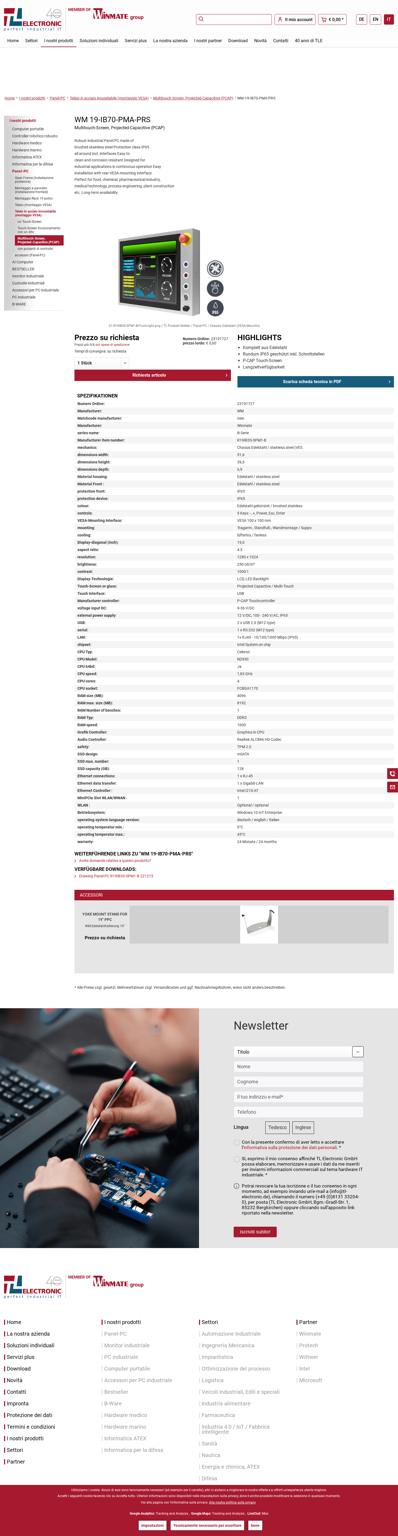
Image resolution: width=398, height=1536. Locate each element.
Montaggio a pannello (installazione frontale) (31, 190)
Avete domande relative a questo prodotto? (114, 860)
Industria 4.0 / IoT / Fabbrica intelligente (236, 1429)
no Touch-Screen (30, 222)
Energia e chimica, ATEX (231, 1466)
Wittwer (308, 1357)
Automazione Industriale (231, 1333)
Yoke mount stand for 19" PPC (104, 917)
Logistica (213, 1380)
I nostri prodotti (22, 120)
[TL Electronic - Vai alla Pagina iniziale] (36, 19)
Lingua (241, 1127)
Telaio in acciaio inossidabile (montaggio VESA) (35, 213)
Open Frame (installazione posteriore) (34, 180)
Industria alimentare (226, 1403)
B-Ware (113, 1403)
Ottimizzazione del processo (236, 1368)
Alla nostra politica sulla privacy (232, 1502)
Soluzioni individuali (30, 1345)
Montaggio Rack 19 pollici (34, 198)
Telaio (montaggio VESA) (33, 205)
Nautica (211, 1455)
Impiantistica (217, 1357)
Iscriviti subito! (255, 1232)
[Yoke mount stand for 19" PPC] (259, 925)
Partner (16, 1461)
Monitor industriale (127, 1345)
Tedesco (277, 1127)
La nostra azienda (28, 1333)
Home (14, 1322)
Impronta (18, 1403)
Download (19, 1368)
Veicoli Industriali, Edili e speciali (241, 1392)
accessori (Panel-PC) (30, 255)
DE (361, 19)
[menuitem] (234, 19)
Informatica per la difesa (32, 164)
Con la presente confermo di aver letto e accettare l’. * (293, 1144)
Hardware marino (27, 150)
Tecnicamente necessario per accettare (207, 1525)
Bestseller (116, 1392)
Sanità (209, 1443)
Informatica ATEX (27, 157)
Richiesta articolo (149, 375)
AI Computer (22, 262)
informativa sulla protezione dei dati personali (290, 1147)
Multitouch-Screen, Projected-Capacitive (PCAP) (38, 240)
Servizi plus (20, 1357)
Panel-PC (20, 171)
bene (255, 1525)
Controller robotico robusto (35, 136)
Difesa (209, 1478)
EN (375, 19)
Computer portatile (28, 129)
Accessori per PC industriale (35, 290)
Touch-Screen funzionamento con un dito (39, 230)
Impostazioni (152, 1525)
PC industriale (23, 297)
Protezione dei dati (29, 1415)
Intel (304, 1368)
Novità (14, 1380)
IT (389, 19)
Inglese (303, 1127)
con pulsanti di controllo (35, 249)
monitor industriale (28, 276)
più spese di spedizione (112, 345)
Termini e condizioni (31, 1426)
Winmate (310, 1333)
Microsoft (310, 1380)
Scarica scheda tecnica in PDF (312, 381)
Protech (308, 1345)
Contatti (16, 1392)
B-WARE (19, 304)
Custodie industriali (28, 283)
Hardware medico (27, 143)
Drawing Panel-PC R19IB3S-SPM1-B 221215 (115, 876)
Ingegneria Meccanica (228, 1345)
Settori (15, 1450)
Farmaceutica (218, 1415)
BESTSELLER (23, 269)
